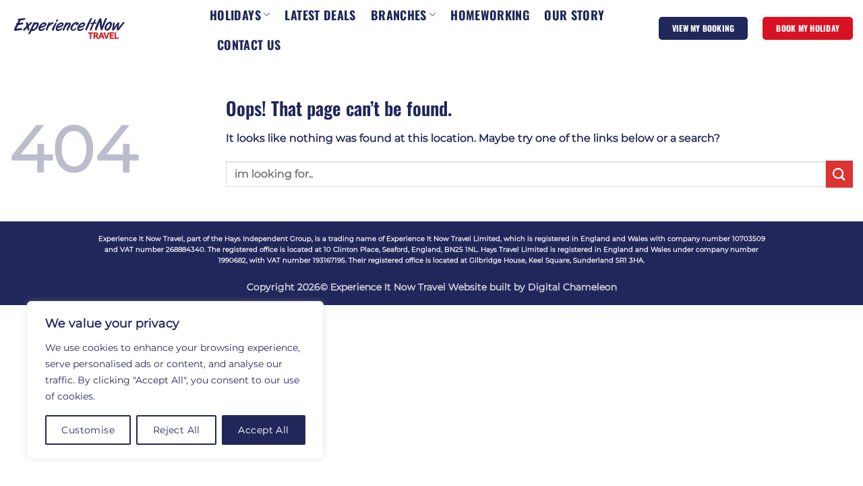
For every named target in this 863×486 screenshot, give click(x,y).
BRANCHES (399, 15)
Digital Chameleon (572, 287)
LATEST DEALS (320, 15)
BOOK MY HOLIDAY (807, 28)
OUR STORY (574, 15)
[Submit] (839, 174)
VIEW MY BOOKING (703, 28)
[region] (175, 380)
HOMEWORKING (489, 15)
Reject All (176, 430)
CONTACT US (249, 44)
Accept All (263, 430)
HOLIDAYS (235, 15)
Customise (88, 430)
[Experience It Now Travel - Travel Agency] (69, 28)
